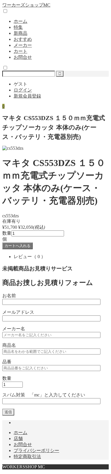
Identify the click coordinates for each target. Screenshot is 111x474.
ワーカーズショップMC (26, 5)
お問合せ (23, 57)
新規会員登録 (27, 96)
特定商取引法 (27, 456)
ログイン (23, 90)
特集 (18, 27)
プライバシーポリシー (36, 450)
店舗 (18, 438)
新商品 (20, 33)
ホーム (20, 21)
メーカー (23, 45)
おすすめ (23, 39)
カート (20, 51)
